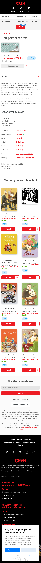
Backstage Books (21, 130)
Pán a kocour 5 (28, 309)
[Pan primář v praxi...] (10, 47)
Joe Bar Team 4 (7, 309)
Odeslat (20, 393)
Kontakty (21, 445)
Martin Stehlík (28, 154)
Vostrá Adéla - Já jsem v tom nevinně (9, 261)
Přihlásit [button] (21, 11)
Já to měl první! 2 (8, 355)
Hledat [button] (13, 11)
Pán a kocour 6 (28, 260)
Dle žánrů (6, 22)
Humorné (19, 138)
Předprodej (22, 16)
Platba (19, 439)
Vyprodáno (13, 66)
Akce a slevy (7, 16)
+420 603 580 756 (9, 498)
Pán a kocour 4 (28, 355)
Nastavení (28, 550)
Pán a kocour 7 (7, 214)
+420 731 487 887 (9, 520)
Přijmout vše (12, 550)
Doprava (12, 439)
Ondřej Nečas (20, 142)
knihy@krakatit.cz (9, 517)
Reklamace (28, 439)
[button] (34, 16)
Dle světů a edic (21, 22)
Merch (21, 26)
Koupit (8, 229)
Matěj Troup (19, 154)
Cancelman (26, 214)
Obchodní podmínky (30, 442)
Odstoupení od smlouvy (12, 442)
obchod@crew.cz (20, 404)
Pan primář (19, 134)
